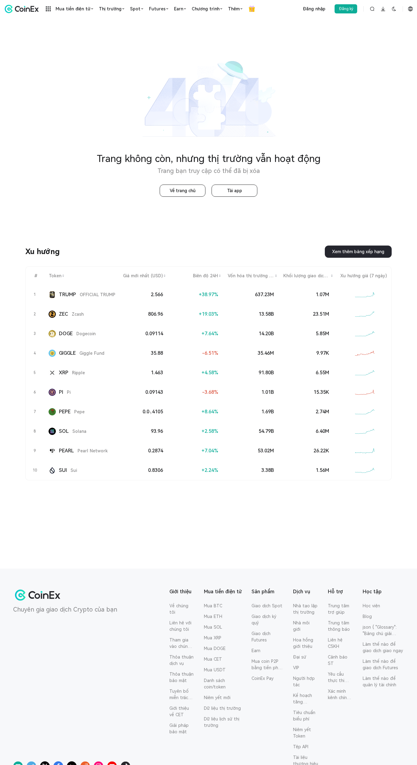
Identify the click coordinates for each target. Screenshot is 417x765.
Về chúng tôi (178, 609)
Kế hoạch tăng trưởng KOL (305, 699)
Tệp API (300, 746)
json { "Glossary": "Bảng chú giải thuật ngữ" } (380, 631)
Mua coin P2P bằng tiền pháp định (267, 665)
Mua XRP (212, 637)
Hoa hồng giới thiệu (303, 643)
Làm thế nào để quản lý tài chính (379, 681)
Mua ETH (213, 616)
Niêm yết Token (302, 732)
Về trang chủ (183, 190)
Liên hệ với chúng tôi (180, 626)
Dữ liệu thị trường (222, 708)
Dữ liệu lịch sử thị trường (221, 722)
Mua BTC (213, 605)
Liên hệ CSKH (335, 643)
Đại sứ (299, 657)
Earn (256, 650)
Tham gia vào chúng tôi (179, 644)
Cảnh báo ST (337, 660)
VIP (296, 667)
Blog (367, 616)
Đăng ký (346, 9)
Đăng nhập (314, 8)
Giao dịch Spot (267, 605)
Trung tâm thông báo (339, 626)
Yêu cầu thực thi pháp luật (338, 678)
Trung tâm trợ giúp (338, 609)
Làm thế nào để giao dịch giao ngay (383, 647)
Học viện (371, 605)
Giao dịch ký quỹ (264, 619)
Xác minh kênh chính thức (338, 695)
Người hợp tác (304, 681)
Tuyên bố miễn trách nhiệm (179, 695)
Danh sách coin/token (215, 683)
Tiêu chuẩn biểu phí (304, 715)
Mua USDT (215, 669)
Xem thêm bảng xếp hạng (358, 251)
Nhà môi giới (301, 626)
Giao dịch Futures (261, 636)
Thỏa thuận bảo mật (181, 677)
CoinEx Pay (263, 678)
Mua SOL (213, 627)
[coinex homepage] (23, 9)
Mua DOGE (215, 648)
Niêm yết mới (217, 697)
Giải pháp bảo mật (179, 728)
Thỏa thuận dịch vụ (181, 660)
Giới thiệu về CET (179, 711)
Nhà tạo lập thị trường (305, 609)
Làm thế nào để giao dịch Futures (380, 664)
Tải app (234, 190)
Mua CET (213, 659)
